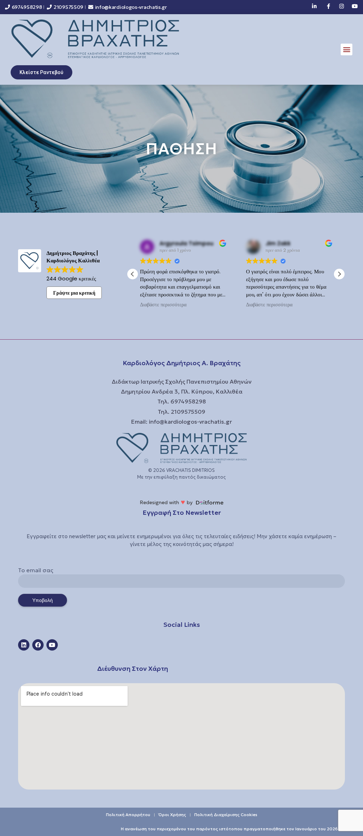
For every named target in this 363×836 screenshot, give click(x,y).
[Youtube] (52, 645)
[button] (346, 49)
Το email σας (35, 570)
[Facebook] (38, 645)
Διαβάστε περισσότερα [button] (163, 305)
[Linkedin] (23, 645)
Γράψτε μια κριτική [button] (74, 292)
